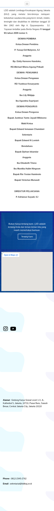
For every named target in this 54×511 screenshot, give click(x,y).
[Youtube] (13, 328)
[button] (27, 3)
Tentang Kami (27, 236)
